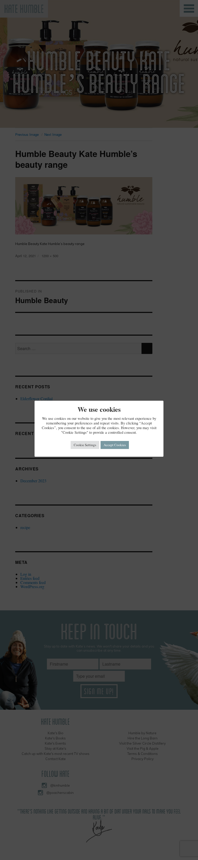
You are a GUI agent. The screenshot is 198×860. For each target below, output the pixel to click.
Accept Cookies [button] (115, 445)
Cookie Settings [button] (85, 445)
